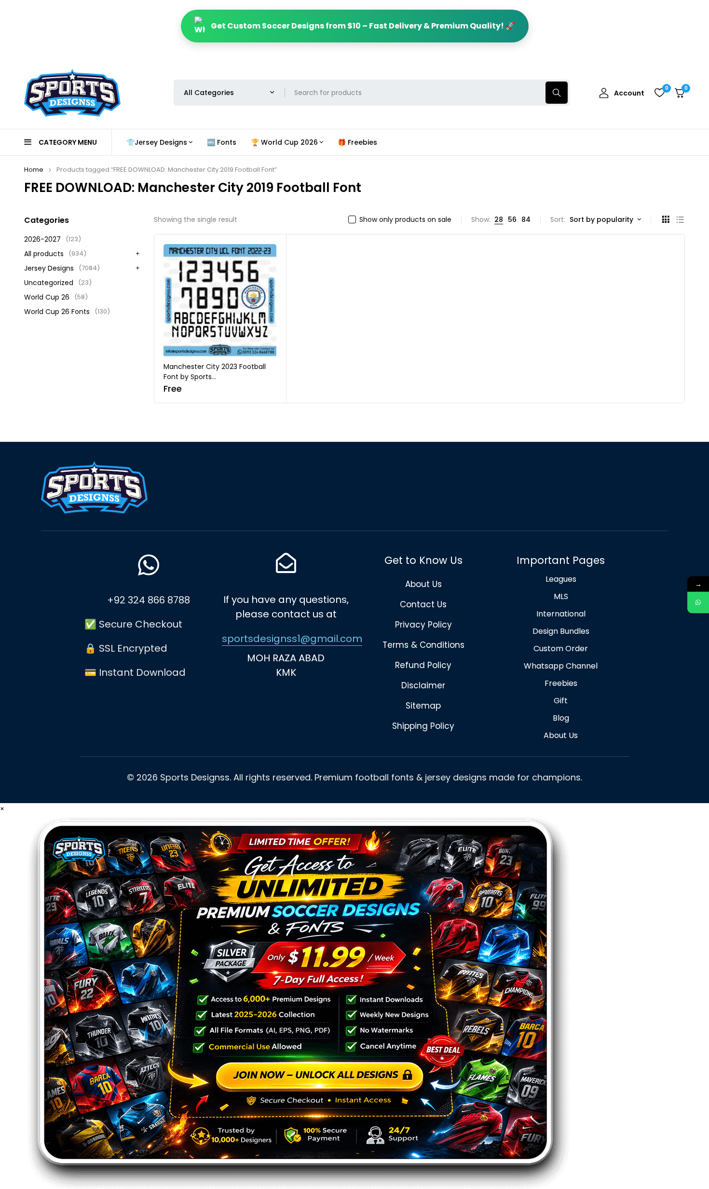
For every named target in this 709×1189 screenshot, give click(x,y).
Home (33, 169)
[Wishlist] (659, 92)
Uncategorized (58, 282)
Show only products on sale (405, 219)
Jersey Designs (62, 268)
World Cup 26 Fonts (67, 311)
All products (55, 254)
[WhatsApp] (698, 602)
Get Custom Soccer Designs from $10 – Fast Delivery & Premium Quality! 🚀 (363, 25)
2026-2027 (52, 239)
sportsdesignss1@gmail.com (292, 638)
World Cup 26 (56, 297)
